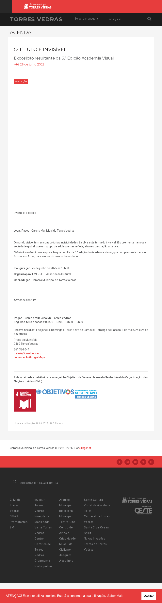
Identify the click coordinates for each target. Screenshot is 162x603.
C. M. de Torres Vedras (15, 505)
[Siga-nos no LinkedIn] (143, 462)
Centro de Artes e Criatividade (67, 533)
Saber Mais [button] (115, 595)
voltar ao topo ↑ (144, 591)
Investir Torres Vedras (40, 505)
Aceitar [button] (149, 595)
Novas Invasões (94, 538)
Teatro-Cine (67, 521)
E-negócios (42, 516)
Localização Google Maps (29, 357)
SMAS (14, 516)
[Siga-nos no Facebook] (119, 462)
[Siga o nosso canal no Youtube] (135, 462)
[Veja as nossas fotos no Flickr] (151, 462)
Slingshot (85, 448)
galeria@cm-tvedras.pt (28, 353)
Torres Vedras (36, 19)
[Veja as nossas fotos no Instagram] (127, 462)
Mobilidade (42, 521)
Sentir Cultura (93, 499)
